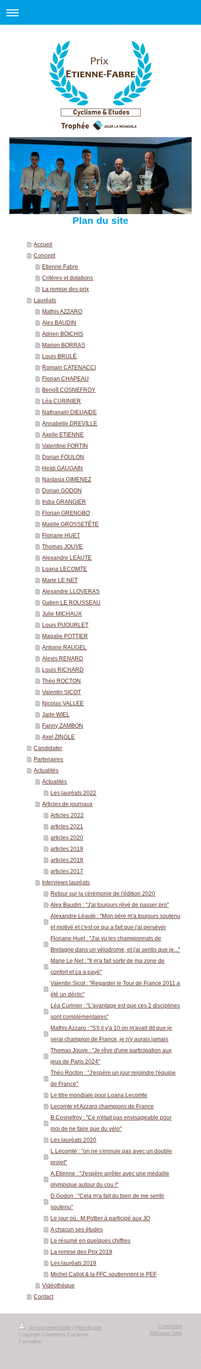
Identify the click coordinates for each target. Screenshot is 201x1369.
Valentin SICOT (61, 692)
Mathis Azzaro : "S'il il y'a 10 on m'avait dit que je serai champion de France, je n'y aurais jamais (111, 1033)
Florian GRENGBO (66, 513)
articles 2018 (66, 860)
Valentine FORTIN (65, 446)
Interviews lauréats (66, 882)
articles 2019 (66, 849)
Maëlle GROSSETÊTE (70, 524)
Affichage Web (166, 1333)
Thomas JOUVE (62, 546)
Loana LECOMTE (64, 569)
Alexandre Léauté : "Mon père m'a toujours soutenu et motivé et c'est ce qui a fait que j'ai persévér (115, 922)
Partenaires (48, 759)
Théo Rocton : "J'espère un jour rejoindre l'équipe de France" (113, 1078)
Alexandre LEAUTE (67, 558)
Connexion (170, 1326)
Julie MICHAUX (62, 614)
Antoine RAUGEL (64, 647)
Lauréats (45, 300)
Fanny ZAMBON (62, 726)
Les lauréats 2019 (73, 1263)
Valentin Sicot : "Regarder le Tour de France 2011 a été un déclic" (115, 989)
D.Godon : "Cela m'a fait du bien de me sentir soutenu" (107, 1201)
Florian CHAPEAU (65, 378)
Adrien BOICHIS (62, 334)
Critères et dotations (67, 278)
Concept (44, 255)
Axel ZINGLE (58, 737)
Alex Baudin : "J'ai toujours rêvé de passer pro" (109, 905)
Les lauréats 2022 (73, 793)
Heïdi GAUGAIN (62, 468)
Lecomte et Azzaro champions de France (102, 1106)
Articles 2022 (67, 815)
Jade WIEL (56, 714)
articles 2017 (66, 871)
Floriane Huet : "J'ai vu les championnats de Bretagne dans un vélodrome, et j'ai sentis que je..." (115, 944)
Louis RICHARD (63, 670)
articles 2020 (66, 837)
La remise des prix (65, 289)
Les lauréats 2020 (73, 1140)
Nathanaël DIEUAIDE (69, 412)
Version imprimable (49, 1327)
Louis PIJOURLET (65, 625)
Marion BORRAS (63, 345)
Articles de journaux (67, 804)
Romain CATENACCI (69, 367)
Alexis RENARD (62, 658)
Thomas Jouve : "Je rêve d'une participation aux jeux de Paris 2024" (111, 1056)
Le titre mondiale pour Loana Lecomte (98, 1095)
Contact (43, 1296)
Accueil (43, 244)
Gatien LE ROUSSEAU (71, 602)
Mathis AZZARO (62, 311)
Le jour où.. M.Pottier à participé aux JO (100, 1218)
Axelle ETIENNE (63, 434)
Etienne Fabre (60, 267)
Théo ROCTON (61, 681)
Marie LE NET (60, 580)
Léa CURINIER (61, 401)
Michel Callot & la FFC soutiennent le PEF (103, 1274)
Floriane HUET (61, 535)
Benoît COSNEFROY (68, 390)
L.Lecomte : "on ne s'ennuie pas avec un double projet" (111, 1157)
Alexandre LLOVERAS (71, 591)
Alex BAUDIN (59, 323)
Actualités (46, 770)
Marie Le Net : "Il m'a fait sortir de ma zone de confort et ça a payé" (107, 966)
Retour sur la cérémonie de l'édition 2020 (102, 893)
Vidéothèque (58, 1285)
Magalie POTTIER (65, 636)
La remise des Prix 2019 (81, 1252)
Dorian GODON (62, 490)
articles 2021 (66, 826)
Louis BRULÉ (59, 356)
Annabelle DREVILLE (69, 423)
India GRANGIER (64, 502)
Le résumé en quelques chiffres (90, 1240)
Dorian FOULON (63, 457)
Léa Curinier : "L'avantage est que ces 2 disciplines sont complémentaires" (115, 1011)
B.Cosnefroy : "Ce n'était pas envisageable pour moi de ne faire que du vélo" (111, 1123)
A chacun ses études (76, 1229)
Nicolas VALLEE (63, 703)
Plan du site (88, 1327)
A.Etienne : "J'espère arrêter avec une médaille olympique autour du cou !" (109, 1179)
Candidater (48, 748)
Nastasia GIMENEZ (66, 479)
